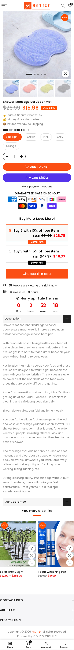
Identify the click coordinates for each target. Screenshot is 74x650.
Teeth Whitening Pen (52, 571)
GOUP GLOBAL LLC (45, 636)
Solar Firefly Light (11, 571)
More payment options (37, 186)
